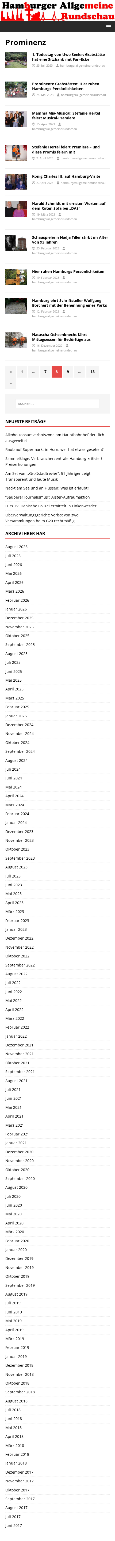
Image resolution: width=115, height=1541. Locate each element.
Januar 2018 (16, 1463)
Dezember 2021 (19, 1044)
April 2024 (14, 795)
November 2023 (19, 840)
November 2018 (19, 1374)
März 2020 (14, 1231)
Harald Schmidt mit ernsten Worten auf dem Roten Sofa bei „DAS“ (68, 206)
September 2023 (20, 858)
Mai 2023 (13, 893)
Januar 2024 (16, 822)
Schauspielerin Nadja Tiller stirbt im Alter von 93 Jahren (70, 240)
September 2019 (20, 1285)
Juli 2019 (13, 1302)
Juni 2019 (13, 1311)
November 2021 (19, 1053)
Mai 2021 (13, 1107)
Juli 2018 (13, 1409)
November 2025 (19, 626)
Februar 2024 (17, 813)
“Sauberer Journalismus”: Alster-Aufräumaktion (47, 497)
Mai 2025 (13, 680)
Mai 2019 (13, 1320)
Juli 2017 (13, 1516)
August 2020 (16, 1187)
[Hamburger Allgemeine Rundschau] (57, 17)
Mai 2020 (13, 1213)
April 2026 (14, 582)
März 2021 (14, 1125)
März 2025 (14, 698)
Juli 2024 (13, 769)
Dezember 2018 (19, 1365)
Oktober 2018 (17, 1383)
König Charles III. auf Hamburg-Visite (66, 176)
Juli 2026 (13, 555)
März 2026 (14, 591)
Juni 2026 (13, 564)
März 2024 (14, 804)
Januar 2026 (16, 609)
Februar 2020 (17, 1240)
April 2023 (14, 902)
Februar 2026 (17, 600)
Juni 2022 (13, 991)
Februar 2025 (17, 706)
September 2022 (20, 965)
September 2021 (20, 1071)
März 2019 (14, 1338)
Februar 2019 (17, 1347)
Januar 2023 (16, 929)
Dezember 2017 (19, 1472)
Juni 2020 (13, 1205)
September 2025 (20, 644)
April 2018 (14, 1436)
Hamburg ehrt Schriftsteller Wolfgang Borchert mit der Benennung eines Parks (69, 303)
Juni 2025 (13, 671)
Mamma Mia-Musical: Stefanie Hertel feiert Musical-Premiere (66, 115)
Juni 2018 (13, 1418)
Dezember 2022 (19, 938)
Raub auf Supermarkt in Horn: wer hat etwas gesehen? (54, 449)
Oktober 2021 (17, 1062)
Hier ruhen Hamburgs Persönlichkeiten (68, 271)
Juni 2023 (13, 884)
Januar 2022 (16, 1036)
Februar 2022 (17, 1027)
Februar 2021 (17, 1133)
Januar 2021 (16, 1142)
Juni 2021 (13, 1098)
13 (92, 371)
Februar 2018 (17, 1454)
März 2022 (14, 1018)
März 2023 (14, 911)
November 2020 (19, 1160)
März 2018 (14, 1445)
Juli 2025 (13, 662)
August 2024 (16, 760)
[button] (108, 26)
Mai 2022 (13, 1000)
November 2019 (19, 1267)
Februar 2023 (17, 920)
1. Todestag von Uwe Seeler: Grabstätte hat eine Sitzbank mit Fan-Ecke (68, 57)
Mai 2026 (13, 573)
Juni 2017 (13, 1525)
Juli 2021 (13, 1089)
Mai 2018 (13, 1427)
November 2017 (19, 1480)
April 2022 (14, 1009)
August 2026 (16, 546)
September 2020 (20, 1178)
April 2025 (14, 688)
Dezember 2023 (19, 831)
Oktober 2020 (17, 1169)
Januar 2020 (16, 1249)
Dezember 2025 (19, 617)
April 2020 (14, 1222)
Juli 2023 (13, 876)
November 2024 (19, 733)
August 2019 (16, 1294)
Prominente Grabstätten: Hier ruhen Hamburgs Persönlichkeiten (65, 86)
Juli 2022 (13, 982)
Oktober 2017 (17, 1490)
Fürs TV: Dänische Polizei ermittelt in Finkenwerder (51, 505)
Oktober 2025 (17, 635)
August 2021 (16, 1080)
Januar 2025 (16, 715)
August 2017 (16, 1507)
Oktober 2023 (17, 849)
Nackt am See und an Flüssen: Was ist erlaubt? (47, 488)
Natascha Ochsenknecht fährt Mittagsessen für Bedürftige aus (61, 337)
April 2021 (14, 1116)
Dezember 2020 (19, 1151)
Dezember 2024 (19, 724)
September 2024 (20, 751)
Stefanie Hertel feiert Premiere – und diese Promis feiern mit (66, 149)
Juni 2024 (13, 777)
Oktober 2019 (17, 1276)
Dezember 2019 (19, 1258)
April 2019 (14, 1329)
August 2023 (16, 866)
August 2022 (16, 973)
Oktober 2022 (17, 955)
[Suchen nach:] (58, 403)
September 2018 (20, 1391)
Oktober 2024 (17, 742)
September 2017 (20, 1498)
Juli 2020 (13, 1196)
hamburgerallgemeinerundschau (82, 65)
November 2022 (19, 947)
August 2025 (16, 653)
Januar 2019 (16, 1356)
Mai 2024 (13, 787)
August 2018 (16, 1401)
